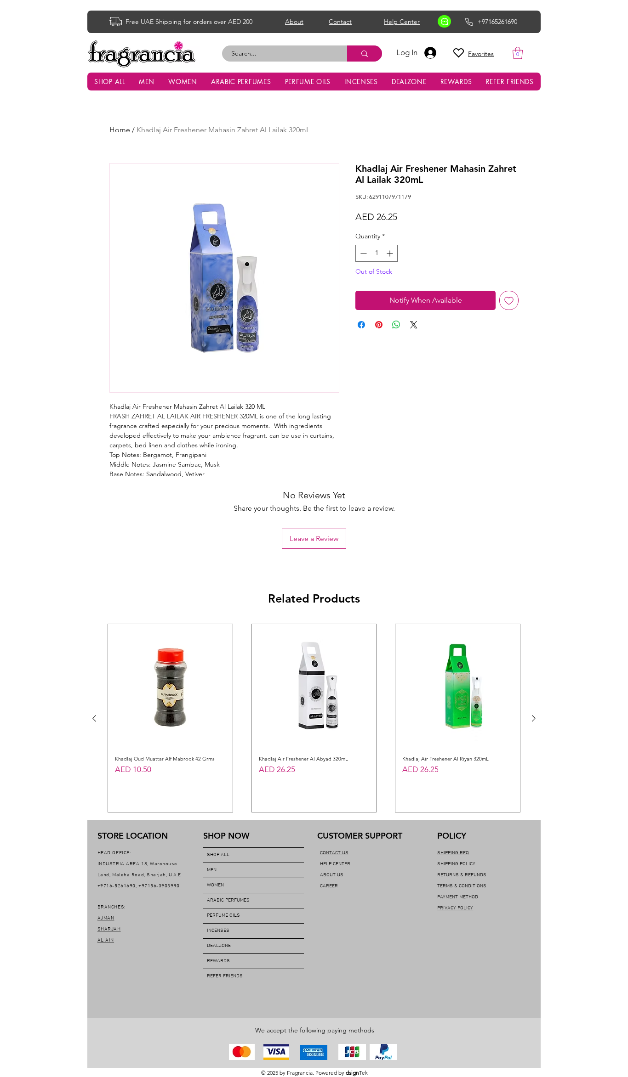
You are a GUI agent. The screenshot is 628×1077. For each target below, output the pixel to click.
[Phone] (469, 21)
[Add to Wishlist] (509, 300)
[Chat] (444, 21)
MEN (212, 870)
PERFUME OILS (223, 916)
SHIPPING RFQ (453, 853)
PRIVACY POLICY (455, 908)
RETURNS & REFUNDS (461, 875)
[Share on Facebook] (361, 324)
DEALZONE (219, 946)
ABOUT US (331, 875)
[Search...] (364, 53)
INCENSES (218, 931)
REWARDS (218, 961)
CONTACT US (334, 853)
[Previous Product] (94, 718)
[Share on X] (413, 324)
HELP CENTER (335, 864)
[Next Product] (533, 718)
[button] (518, 53)
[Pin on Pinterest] (378, 324)
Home (119, 129)
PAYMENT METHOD (457, 897)
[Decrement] (362, 253)
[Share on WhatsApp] (396, 324)
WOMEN (215, 885)
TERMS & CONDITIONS (461, 886)
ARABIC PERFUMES (228, 900)
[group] (314, 718)
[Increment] (390, 253)
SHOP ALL (218, 855)
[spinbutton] (376, 253)
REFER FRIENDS (225, 976)
